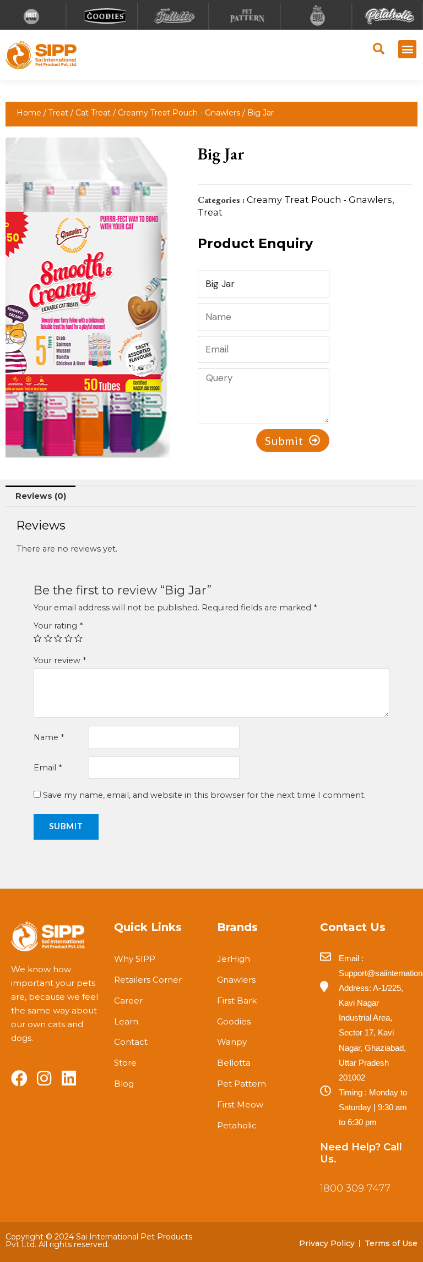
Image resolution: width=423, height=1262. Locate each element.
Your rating (58, 626)
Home (29, 113)
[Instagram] (44, 1078)
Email (48, 768)
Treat (58, 113)
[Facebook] (19, 1078)
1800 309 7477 (355, 1188)
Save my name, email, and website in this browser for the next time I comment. (204, 795)
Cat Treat (93, 113)
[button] (407, 49)
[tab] (40, 496)
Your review (60, 660)
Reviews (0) (40, 496)
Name (49, 737)
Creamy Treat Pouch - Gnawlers (179, 113)
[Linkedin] (69, 1078)
